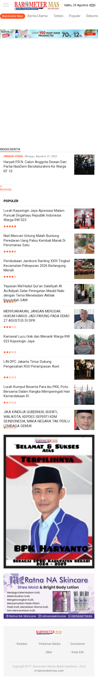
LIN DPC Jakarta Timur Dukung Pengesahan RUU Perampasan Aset (31, 363)
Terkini (58, 16)
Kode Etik (78, 652)
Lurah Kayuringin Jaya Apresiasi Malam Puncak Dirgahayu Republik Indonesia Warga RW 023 (34, 215)
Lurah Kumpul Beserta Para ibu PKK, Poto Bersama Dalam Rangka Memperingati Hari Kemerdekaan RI (37, 391)
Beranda (5, 189)
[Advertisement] (49, 91)
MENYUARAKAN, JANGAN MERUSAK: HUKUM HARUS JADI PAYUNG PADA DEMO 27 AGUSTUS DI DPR (36, 316)
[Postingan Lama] (1, 186)
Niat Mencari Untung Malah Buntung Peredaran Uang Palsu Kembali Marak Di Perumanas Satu (34, 240)
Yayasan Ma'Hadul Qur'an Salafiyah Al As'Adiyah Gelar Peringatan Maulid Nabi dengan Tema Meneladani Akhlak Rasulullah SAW (34, 293)
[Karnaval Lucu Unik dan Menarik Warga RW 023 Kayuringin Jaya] (84, 344)
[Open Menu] (6, 5)
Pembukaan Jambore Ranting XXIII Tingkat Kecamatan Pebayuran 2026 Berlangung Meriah (37, 265)
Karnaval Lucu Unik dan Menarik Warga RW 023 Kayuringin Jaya (37, 338)
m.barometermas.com (49, 670)
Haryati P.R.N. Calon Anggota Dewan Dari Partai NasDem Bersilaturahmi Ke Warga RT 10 (35, 166)
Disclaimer (78, 644)
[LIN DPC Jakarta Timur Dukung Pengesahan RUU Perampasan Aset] (84, 370)
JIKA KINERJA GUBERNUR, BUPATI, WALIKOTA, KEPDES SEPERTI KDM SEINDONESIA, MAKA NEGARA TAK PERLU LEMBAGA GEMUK (37, 419)
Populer (75, 16)
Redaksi (22, 644)
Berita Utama (38, 16)
